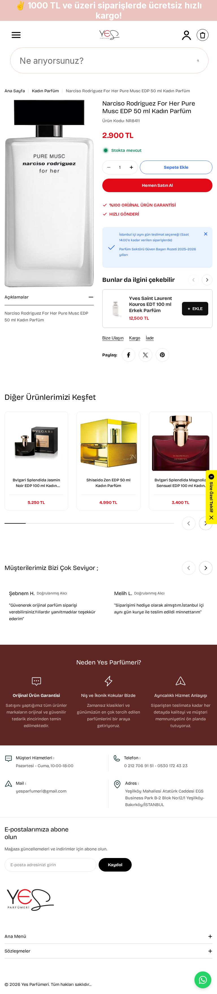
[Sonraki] (207, 280)
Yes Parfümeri (35, 984)
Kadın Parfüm (45, 90)
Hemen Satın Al (157, 185)
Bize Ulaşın (112, 337)
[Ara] (198, 61)
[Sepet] (203, 35)
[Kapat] (205, 234)
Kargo (134, 337)
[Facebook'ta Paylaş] (128, 355)
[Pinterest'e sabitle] (162, 355)
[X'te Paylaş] (145, 355)
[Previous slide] (189, 523)
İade (150, 337)
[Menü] (16, 35)
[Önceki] (193, 280)
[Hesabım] (186, 35)
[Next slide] (205, 523)
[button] (211, 497)
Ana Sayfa (15, 90)
